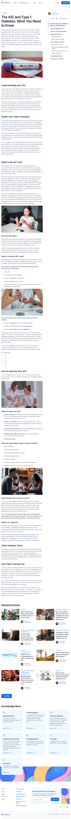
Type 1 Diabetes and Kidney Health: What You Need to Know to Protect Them (27, 614)
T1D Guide (23, 609)
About (34, 2)
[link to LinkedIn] (56, 18)
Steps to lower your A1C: (57, 44)
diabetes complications (17, 135)
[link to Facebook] (53, 18)
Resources (19, 799)
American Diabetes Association (28, 538)
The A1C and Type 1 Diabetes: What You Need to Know (59, 24)
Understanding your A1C (57, 28)
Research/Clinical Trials (21, 802)
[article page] (10, 614)
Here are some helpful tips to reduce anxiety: (60, 47)
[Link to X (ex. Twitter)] (64, 807)
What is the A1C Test (56, 34)
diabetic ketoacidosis (27, 527)
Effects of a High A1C (56, 53)
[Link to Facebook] (67, 807)
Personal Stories (65, 609)
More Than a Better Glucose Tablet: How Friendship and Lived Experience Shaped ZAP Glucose (62, 615)
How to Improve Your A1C (57, 42)
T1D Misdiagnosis (25, 631)
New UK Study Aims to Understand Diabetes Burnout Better (62, 654)
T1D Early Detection (25, 652)
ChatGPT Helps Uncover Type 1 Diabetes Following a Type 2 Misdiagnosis (27, 637)
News (40, 2)
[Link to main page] (5, 2)
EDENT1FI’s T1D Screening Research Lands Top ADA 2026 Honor (27, 657)
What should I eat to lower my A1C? (60, 51)
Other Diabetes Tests (56, 56)
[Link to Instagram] (60, 807)
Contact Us (66, 2)
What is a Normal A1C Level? (58, 39)
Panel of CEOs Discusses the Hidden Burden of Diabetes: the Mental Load (62, 675)
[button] (25, 2)
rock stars (9, 589)
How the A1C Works (56, 36)
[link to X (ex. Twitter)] (49, 18)
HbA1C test (8, 124)
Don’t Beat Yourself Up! (57, 59)
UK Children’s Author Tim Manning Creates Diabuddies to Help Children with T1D (62, 635)
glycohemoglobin (18, 170)
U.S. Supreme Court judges (32, 589)
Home (15, 2)
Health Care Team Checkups (58, 31)
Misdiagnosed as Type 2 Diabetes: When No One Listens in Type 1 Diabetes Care (27, 680)
